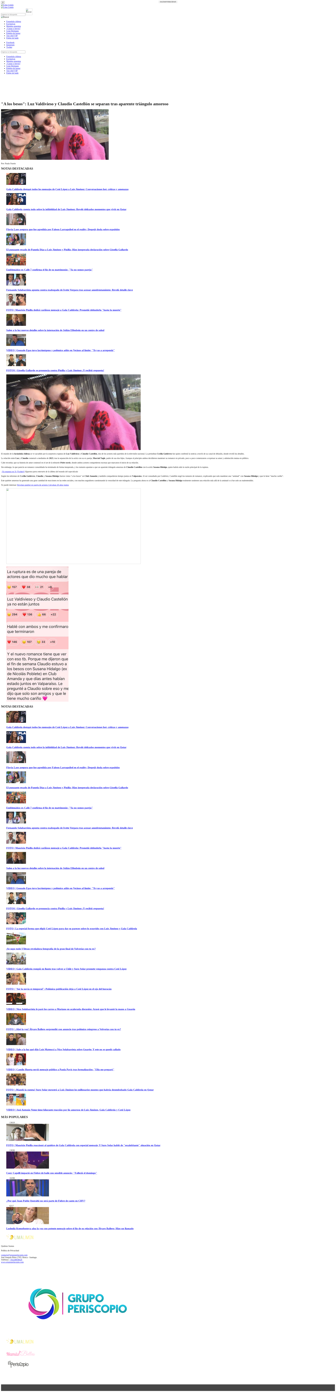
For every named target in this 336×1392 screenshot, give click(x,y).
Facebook (10, 42)
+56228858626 (15, 1260)
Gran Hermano (12, 31)
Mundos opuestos (13, 26)
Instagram (10, 45)
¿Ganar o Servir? (13, 28)
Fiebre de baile (12, 38)
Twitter (9, 47)
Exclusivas (10, 24)
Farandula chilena (13, 21)
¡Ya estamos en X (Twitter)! (13, 471)
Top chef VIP (12, 36)
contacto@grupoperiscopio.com (14, 1255)
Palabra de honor (13, 33)
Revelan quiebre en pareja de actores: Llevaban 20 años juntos (43, 485)
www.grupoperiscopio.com (12, 1262)
